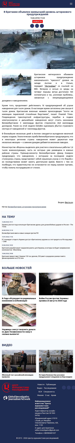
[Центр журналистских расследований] (11, 4)
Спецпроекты (49, 392)
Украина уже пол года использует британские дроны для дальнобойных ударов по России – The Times (37, 225)
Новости (37, 21)
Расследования (50, 388)
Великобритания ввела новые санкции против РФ (20, 233)
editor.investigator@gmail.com (47, 430)
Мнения (40, 395)
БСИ (40, 392)
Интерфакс (50, 86)
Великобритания (14, 207)
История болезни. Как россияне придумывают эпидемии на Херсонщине (55, 376)
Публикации (51, 384)
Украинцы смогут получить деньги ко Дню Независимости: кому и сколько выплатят (18, 331)
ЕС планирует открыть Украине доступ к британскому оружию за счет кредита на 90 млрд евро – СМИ (37, 240)
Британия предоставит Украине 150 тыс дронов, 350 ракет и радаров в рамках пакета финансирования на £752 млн (33, 257)
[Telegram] (42, 26)
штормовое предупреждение (34, 207)
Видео (7, 345)
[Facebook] (32, 26)
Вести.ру (69, 202)
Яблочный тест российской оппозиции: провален (17, 376)
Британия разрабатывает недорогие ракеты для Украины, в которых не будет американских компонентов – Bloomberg (36, 249)
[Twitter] (37, 26)
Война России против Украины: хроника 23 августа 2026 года (54, 299)
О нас (47, 395)
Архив (53, 395)
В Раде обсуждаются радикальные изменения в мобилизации (19, 299)
